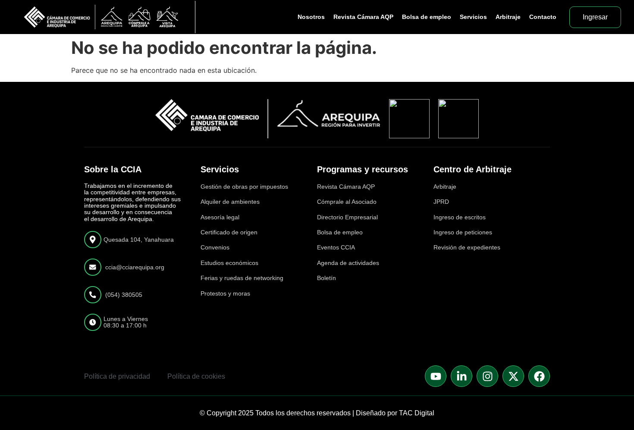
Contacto (542, 16)
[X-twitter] (513, 376)
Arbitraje (508, 16)
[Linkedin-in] (461, 376)
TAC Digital (416, 413)
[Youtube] (435, 376)
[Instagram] (487, 376)
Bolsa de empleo (426, 16)
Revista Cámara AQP (363, 16)
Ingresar (595, 17)
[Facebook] (539, 376)
